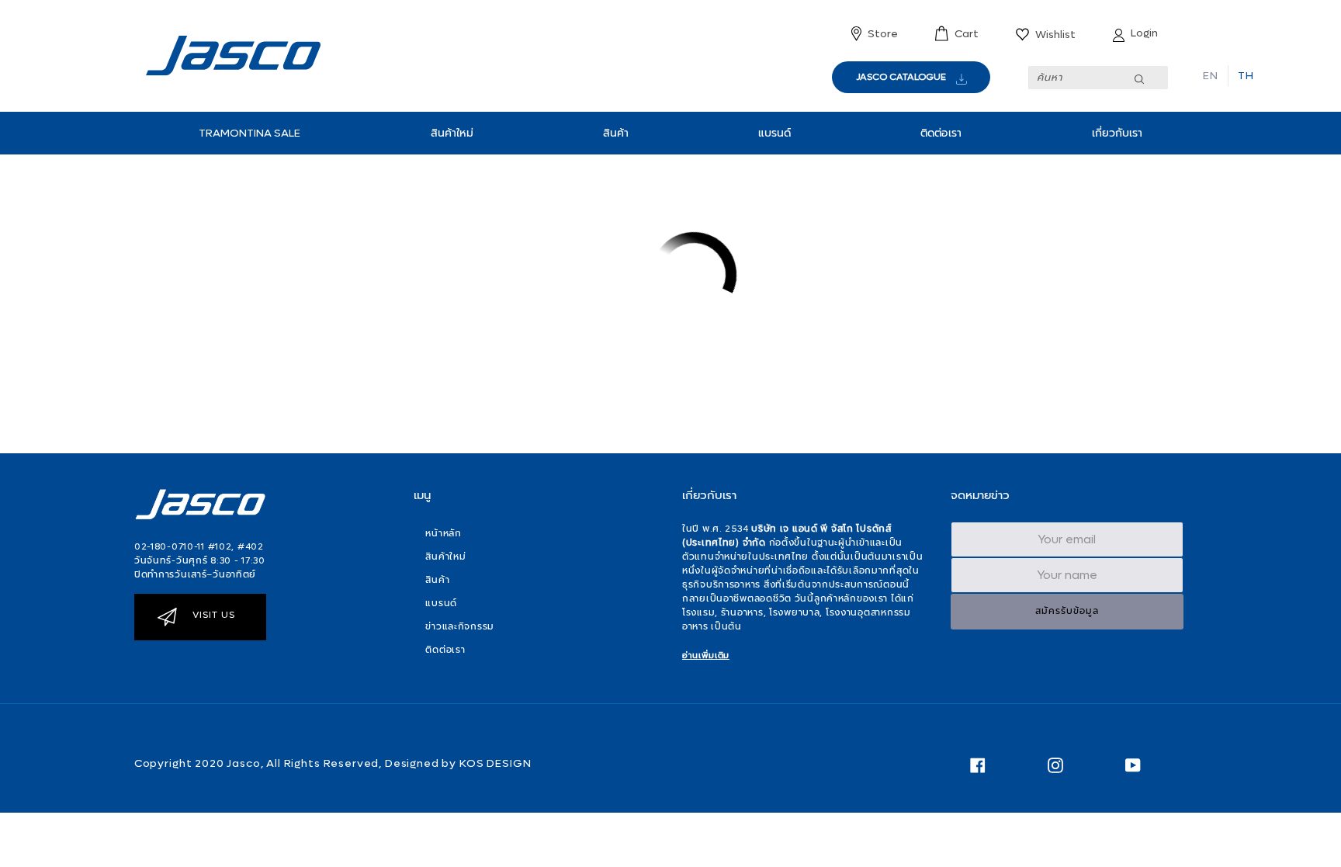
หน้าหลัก (443, 533)
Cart (967, 33)
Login (1144, 33)
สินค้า (616, 133)
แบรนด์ (774, 133)
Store (883, 33)
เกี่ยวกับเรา (1117, 133)
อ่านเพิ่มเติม (705, 655)
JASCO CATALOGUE (901, 77)
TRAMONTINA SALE (249, 133)
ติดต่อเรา (941, 133)
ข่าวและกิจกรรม (459, 626)
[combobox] (1098, 77)
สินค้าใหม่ (452, 133)
